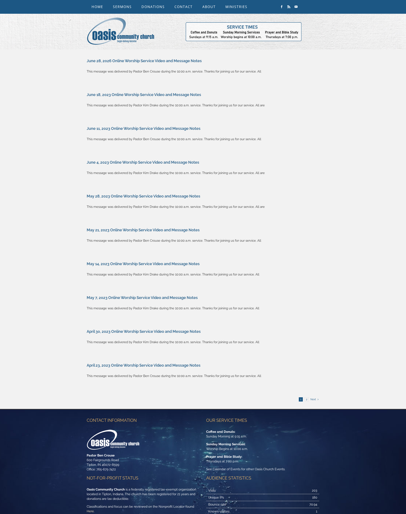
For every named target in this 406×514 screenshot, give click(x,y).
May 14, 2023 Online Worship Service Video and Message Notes (143, 264)
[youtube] (296, 6)
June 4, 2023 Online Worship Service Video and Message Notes (143, 162)
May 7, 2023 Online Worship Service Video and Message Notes (142, 297)
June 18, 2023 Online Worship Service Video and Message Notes (144, 94)
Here (90, 511)
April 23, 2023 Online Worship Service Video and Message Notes (143, 365)
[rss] (288, 6)
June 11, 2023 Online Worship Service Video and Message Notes (143, 128)
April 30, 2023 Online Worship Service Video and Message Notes (144, 331)
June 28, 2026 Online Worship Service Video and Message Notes (144, 61)
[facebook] (281, 6)
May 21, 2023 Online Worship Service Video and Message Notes (143, 230)
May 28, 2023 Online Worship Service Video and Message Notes (143, 196)
